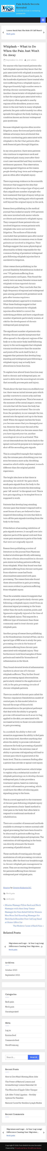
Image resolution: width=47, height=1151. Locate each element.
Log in (8, 1030)
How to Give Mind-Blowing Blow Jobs (21, 1076)
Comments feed (12, 1040)
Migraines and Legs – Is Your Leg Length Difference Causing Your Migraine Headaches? (26, 945)
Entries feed (10, 1035)
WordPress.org (12, 1045)
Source (6, 887)
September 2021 (12, 975)
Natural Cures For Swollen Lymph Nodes (23, 1103)
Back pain (9, 1002)
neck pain (10, 899)
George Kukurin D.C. (22, 887)
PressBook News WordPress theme (28, 1148)
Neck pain (10, 893)
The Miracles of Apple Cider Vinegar (21, 1090)
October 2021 (11, 970)
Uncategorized (12, 1011)
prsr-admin (31, 60)
